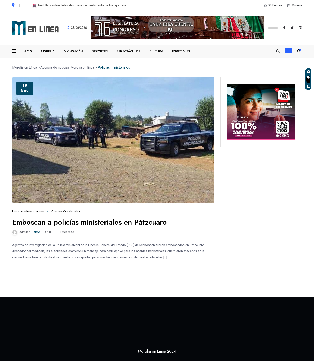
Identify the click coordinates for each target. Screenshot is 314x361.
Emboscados (21, 211)
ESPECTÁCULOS (128, 51)
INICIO (27, 51)
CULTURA (156, 51)
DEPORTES (100, 51)
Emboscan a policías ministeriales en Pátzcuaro (89, 222)
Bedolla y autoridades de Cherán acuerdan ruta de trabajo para (82, 5)
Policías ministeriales (65, 211)
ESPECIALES (181, 51)
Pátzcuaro (38, 211)
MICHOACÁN (73, 51)
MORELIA (48, 51)
